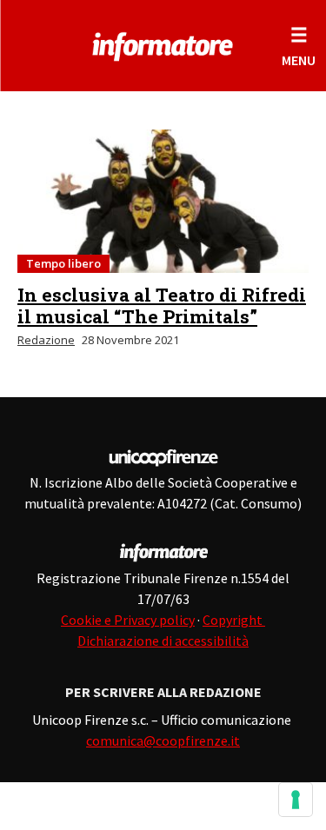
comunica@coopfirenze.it (163, 740)
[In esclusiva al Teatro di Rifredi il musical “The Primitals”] (163, 201)
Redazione (46, 340)
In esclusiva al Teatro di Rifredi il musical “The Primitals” (161, 305)
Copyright (234, 619)
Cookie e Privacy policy (128, 619)
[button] (299, 45)
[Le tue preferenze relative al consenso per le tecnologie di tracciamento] (295, 799)
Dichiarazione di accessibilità (163, 640)
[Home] (163, 43)
